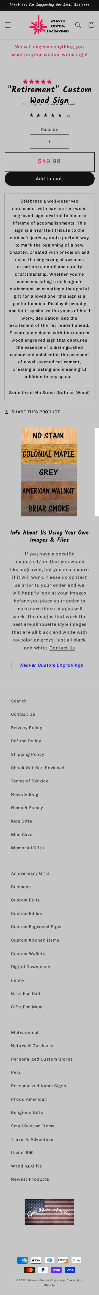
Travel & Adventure (32, 1139)
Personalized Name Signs (38, 1085)
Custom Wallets (28, 953)
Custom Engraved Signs (37, 926)
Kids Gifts (21, 821)
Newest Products (30, 1179)
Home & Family (27, 807)
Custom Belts (25, 900)
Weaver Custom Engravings (51, 665)
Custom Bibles (26, 913)
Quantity (49, 129)
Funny (17, 980)
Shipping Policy (27, 754)
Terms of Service (30, 781)
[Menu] (7, 24)
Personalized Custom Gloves (42, 1059)
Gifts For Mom (27, 1007)
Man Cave (21, 834)
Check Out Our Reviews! (37, 767)
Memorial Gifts (27, 847)
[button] (38, 81)
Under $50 (22, 1152)
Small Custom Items (32, 1126)
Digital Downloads (30, 966)
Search (19, 701)
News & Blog (24, 794)
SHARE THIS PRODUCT (36, 411)
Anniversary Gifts (30, 873)
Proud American (29, 1099)
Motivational (24, 1032)
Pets (16, 1072)
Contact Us (62, 648)
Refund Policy (26, 740)
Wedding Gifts (26, 1166)
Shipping (30, 104)
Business (21, 886)
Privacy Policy (26, 727)
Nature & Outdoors (32, 1045)
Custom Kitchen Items (35, 940)
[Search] (78, 24)
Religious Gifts (27, 1112)
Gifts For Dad (25, 993)
